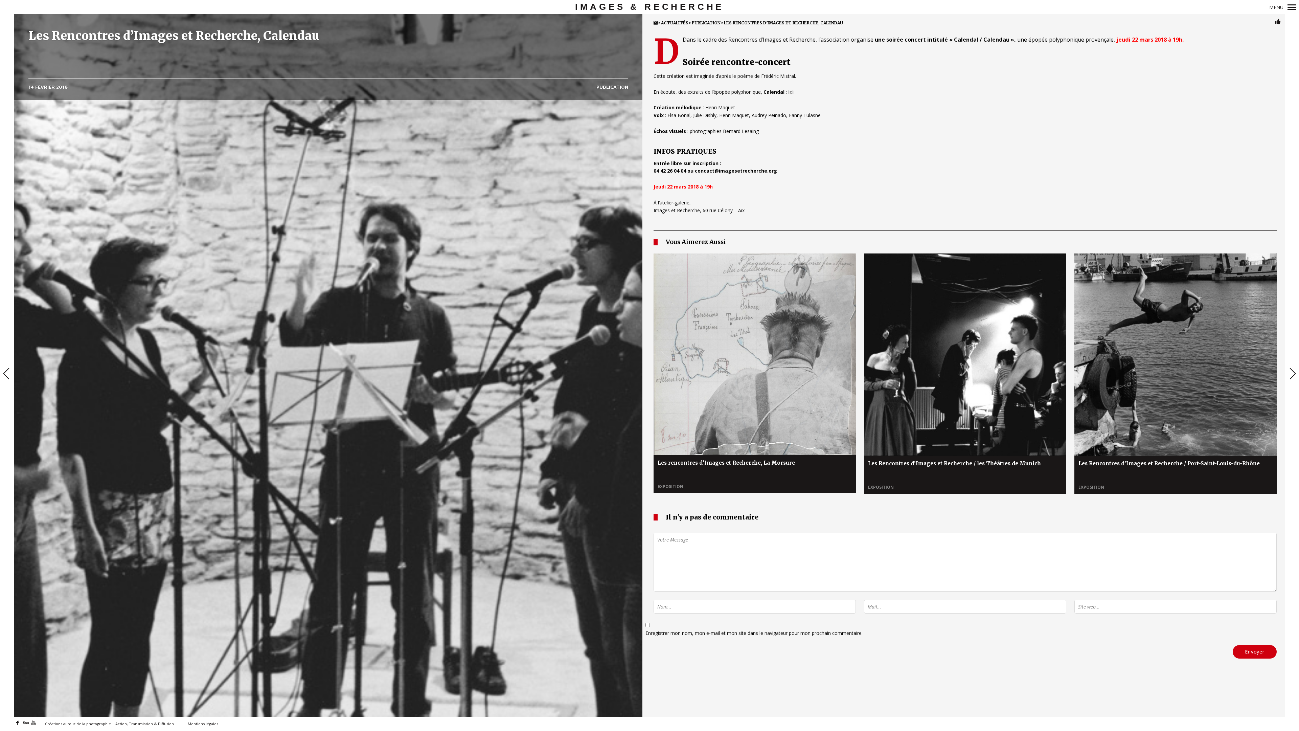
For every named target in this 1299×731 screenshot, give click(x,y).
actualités (674, 22)
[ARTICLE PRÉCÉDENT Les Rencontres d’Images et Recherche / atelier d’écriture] (7, 374)
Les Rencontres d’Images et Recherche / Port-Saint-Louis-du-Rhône (1169, 463)
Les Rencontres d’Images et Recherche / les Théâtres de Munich (954, 463)
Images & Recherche (649, 7)
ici (791, 92)
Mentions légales (203, 723)
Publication (612, 87)
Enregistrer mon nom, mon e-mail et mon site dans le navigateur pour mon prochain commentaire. (754, 633)
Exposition (670, 486)
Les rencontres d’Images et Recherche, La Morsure (726, 463)
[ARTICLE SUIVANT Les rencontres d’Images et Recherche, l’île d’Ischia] (1292, 374)
